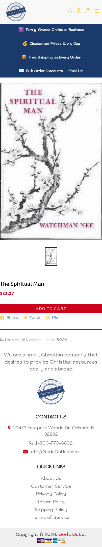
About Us (51, 479)
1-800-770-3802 (54, 443)
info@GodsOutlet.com (54, 452)
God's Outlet (72, 535)
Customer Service (51, 487)
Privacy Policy (51, 494)
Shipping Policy (51, 510)
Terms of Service (51, 518)
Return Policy (51, 502)
